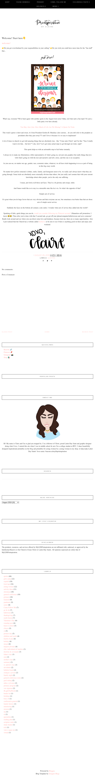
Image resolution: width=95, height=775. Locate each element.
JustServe (42, 221)
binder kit (7, 693)
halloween (7, 612)
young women (8, 586)
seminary (7, 662)
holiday (6, 641)
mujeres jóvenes (9, 646)
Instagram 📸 (8, 355)
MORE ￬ (56, 6)
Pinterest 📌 (8, 352)
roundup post (8, 623)
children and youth (10, 636)
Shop (7, 2)
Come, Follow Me (58, 2)
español (6, 581)
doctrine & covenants (11, 652)
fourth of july (8, 638)
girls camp (7, 579)
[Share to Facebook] (58, 255)
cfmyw (6, 628)
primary (6, 597)
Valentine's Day (9, 620)
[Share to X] (56, 255)
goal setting (8, 680)
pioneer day (8, 633)
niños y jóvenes (9, 683)
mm (5, 657)
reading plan (8, 719)
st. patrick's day (9, 665)
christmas (7, 592)
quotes (51, 258)
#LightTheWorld (9, 691)
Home (47, 332)
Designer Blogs (54, 773)
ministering (8, 706)
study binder (8, 724)
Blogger (51, 771)
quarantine (7, 717)
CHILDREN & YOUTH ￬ (81, 2)
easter (6, 605)
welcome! (6, 43)
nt (4, 714)
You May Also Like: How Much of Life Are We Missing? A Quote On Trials (47, 127)
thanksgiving (8, 615)
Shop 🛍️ (7, 357)
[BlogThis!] (53, 255)
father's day (8, 654)
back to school (9, 625)
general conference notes (12, 678)
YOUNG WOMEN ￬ (23, 2)
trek (5, 727)
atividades (7, 667)
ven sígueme (8, 688)
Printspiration (47, 23)
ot (4, 631)
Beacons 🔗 (8, 349)
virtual (6, 732)
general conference (10, 594)
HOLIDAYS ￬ (41, 6)
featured (6, 599)
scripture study (9, 722)
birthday (7, 696)
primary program (10, 685)
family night (8, 675)
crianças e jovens (9, 672)
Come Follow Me (10, 607)
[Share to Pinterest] (60, 255)
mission (6, 709)
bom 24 (6, 698)
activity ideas (8, 589)
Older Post (7, 332)
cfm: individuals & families (13, 649)
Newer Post (87, 332)
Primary (40, 2)
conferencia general (10, 701)
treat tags (7, 584)
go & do (7, 610)
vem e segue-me (9, 730)
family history (9, 704)
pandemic (7, 602)
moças (6, 644)
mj (5, 711)
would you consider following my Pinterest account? (52, 213)
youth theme (8, 618)
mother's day (8, 659)
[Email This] (51, 255)
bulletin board (8, 670)
